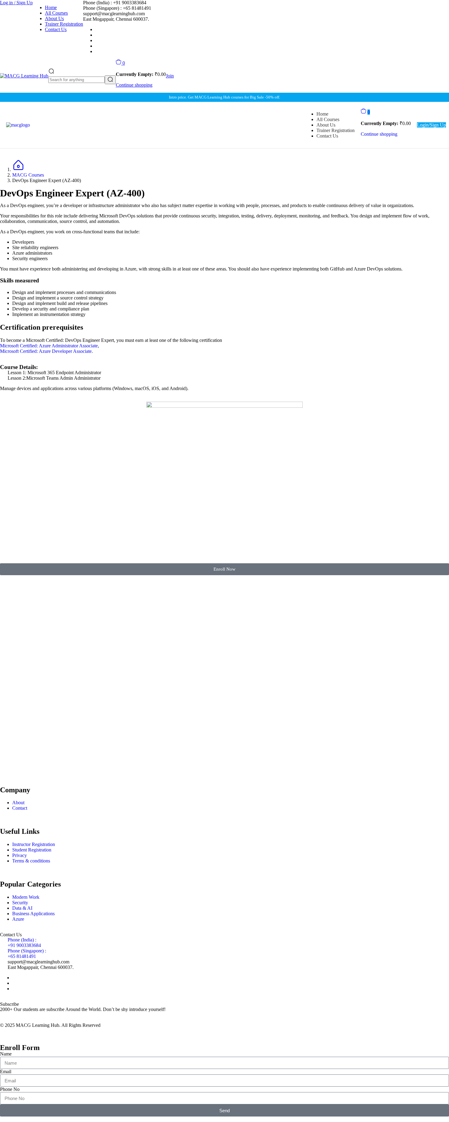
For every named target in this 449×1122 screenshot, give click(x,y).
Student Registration (31, 849)
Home (51, 7)
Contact (19, 808)
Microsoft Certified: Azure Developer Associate (46, 351)
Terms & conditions (31, 860)
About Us (54, 18)
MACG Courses (28, 174)
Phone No (10, 1089)
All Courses (56, 13)
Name (6, 1053)
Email (5, 1071)
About (18, 802)
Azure (18, 919)
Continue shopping (134, 85)
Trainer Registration (64, 24)
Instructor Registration (33, 844)
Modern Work (25, 897)
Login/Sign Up (431, 124)
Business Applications (33, 913)
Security (20, 902)
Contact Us (56, 29)
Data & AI (22, 908)
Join (170, 75)
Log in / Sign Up (16, 2)
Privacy (19, 855)
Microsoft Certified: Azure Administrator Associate (49, 345)
